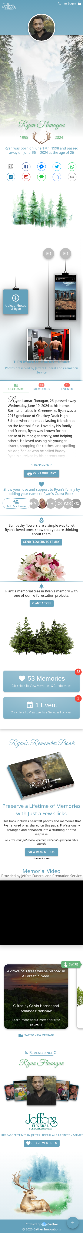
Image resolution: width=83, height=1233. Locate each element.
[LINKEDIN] (11, 177)
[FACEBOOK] (26, 166)
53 (78, 672)
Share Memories (44, 1143)
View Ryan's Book (41, 852)
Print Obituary (44, 473)
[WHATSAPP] (72, 166)
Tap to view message (39, 1035)
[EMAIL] (26, 177)
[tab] (16, 387)
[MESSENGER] (41, 166)
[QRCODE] (11, 166)
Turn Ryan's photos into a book (42, 362)
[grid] (41, 312)
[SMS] (41, 177)
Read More (41, 464)
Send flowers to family (41, 542)
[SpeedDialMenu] (73, 1223)
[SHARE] (57, 177)
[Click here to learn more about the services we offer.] (41, 1122)
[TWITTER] (57, 166)
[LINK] (72, 177)
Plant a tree (41, 603)
